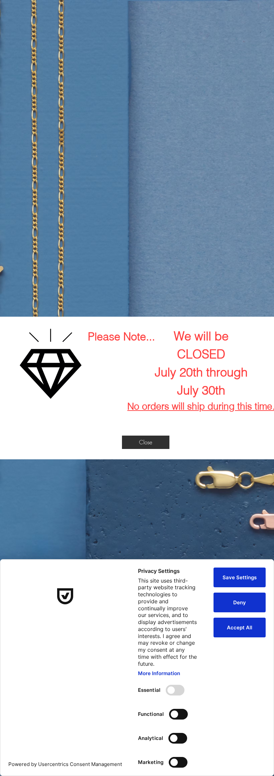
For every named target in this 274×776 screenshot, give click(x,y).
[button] (145, 442)
